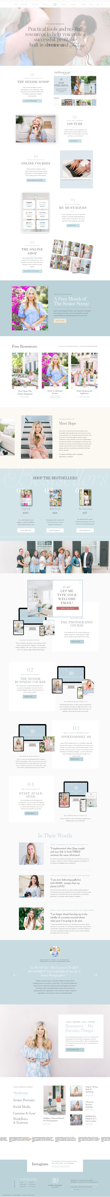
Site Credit (24, 1195)
